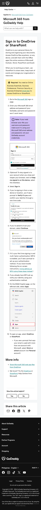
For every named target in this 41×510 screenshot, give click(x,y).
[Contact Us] (28, 3)
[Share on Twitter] (24, 411)
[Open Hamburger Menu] (2, 3)
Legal (10, 481)
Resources (5, 434)
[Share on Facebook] (13, 411)
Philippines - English (9, 468)
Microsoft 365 (22, 99)
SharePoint (14, 373)
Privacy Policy (20, 481)
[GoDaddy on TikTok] (14, 473)
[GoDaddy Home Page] (10, 458)
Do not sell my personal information (20, 485)
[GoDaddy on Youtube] (24, 473)
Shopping (5, 451)
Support (5, 429)
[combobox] (18, 28)
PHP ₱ (34, 468)
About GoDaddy (8, 423)
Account (5, 445)
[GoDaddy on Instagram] (8, 473)
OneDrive (27, 371)
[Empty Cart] (37, 3)
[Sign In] (33, 3)
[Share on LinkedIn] (18, 411)
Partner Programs (8, 440)
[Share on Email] (8, 411)
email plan (26, 91)
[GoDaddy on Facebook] (3, 473)
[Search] (35, 28)
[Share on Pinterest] (29, 411)
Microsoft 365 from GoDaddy (22, 14)
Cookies (29, 481)
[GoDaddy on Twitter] (19, 473)
